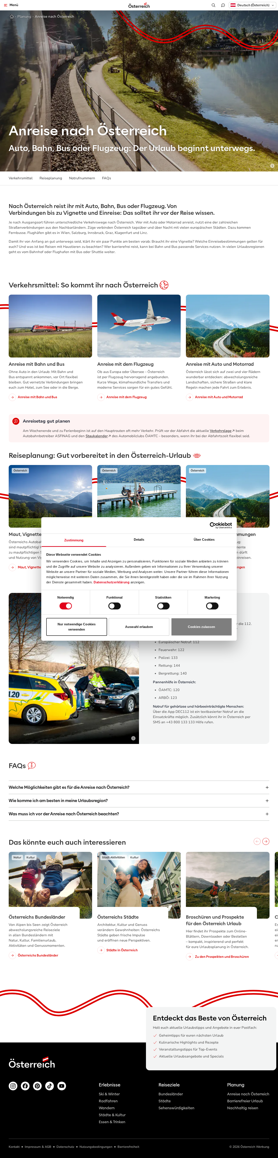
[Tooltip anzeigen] (272, 166)
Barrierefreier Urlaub (245, 1101)
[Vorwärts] (265, 841)
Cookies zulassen (201, 627)
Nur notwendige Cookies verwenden (77, 626)
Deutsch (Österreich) (253, 5)
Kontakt (14, 1147)
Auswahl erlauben (139, 627)
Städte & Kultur (112, 1115)
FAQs (106, 178)
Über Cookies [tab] (204, 539)
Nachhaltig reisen (242, 1108)
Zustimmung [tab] (74, 540)
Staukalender (97, 436)
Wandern (107, 1108)
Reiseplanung (51, 178)
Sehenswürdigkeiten (176, 1108)
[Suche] (213, 5)
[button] (252, 5)
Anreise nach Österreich (248, 1094)
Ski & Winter (109, 1094)
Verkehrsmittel (21, 178)
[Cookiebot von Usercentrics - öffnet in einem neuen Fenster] (213, 525)
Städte (165, 1101)
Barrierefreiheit (128, 1147)
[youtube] (61, 1086)
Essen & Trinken (112, 1122)
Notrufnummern (82, 178)
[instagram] (13, 1086)
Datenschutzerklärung (111, 582)
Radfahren (108, 1101)
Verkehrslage (221, 430)
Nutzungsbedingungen (95, 1147)
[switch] (114, 605)
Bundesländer (171, 1094)
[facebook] (25, 1086)
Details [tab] (139, 539)
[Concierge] (223, 5)
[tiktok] (49, 1086)
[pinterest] (37, 1086)
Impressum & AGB (38, 1147)
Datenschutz (65, 1147)
